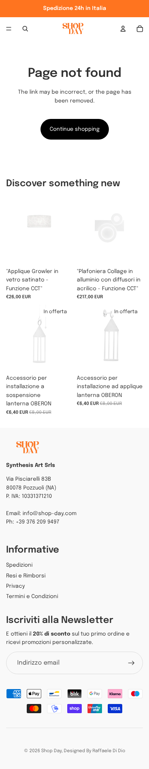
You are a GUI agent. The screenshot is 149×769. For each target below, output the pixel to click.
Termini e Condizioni (32, 596)
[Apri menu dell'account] (123, 28)
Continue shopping (75, 129)
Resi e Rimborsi (25, 576)
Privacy (15, 586)
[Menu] (9, 28)
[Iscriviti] (131, 663)
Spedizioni (19, 565)
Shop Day (51, 751)
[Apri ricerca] (25, 28)
